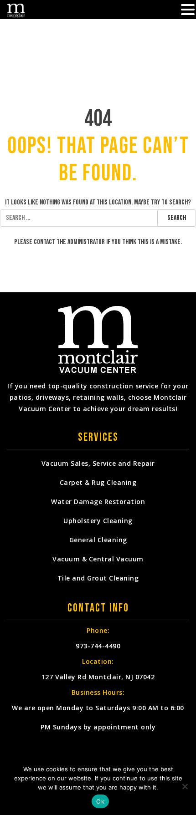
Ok (100, 801)
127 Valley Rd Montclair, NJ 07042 (98, 676)
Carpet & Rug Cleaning (98, 482)
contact (44, 242)
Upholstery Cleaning (98, 520)
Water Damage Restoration (98, 501)
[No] (184, 786)
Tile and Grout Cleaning (98, 578)
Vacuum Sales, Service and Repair (98, 463)
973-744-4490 (98, 646)
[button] (188, 10)
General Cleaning (98, 539)
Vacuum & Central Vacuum (98, 559)
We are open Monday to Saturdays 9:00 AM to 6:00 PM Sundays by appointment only (98, 717)
